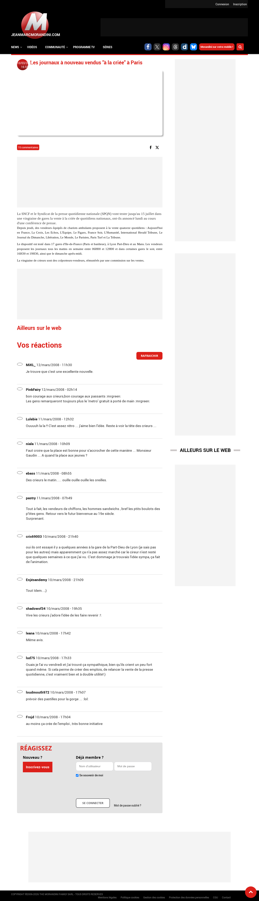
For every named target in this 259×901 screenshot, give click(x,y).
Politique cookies (130, 897)
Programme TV (84, 47)
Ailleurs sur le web (205, 450)
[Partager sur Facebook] (151, 147)
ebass (30, 473)
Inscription (240, 4)
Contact (226, 897)
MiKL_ (31, 364)
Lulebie (31, 419)
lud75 (30, 658)
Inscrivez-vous (37, 767)
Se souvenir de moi (91, 775)
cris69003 (34, 536)
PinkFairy (33, 389)
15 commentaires (28, 147)
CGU (215, 897)
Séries (107, 47)
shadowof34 (36, 608)
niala (30, 443)
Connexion (222, 4)
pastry (31, 498)
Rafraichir (149, 356)
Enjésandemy (36, 579)
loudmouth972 (37, 692)
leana (30, 633)
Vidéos (32, 47)
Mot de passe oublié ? (127, 805)
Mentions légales (107, 897)
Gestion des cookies (154, 897)
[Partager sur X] (157, 147)
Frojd (30, 717)
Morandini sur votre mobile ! (217, 47)
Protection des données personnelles (189, 897)
